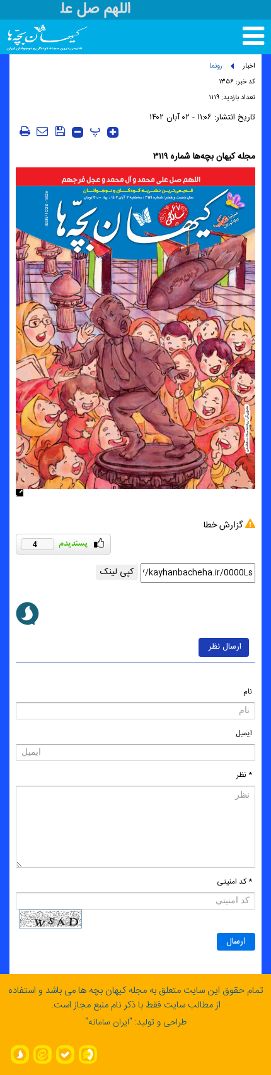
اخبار (249, 66)
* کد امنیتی (234, 881)
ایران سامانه (108, 1022)
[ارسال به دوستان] (42, 131)
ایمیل (244, 733)
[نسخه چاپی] (24, 131)
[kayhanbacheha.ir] (30, 37)
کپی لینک (117, 572)
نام (247, 691)
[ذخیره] (60, 131)
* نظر (244, 775)
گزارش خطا (223, 525)
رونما (215, 66)
